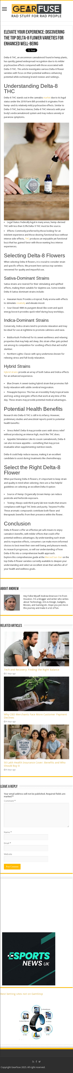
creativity (20, 303)
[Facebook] (36, 1062)
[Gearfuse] (36, 10)
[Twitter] (39, 1062)
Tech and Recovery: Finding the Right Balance (31, 669)
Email (7, 843)
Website (8, 854)
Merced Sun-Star (53, 557)
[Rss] (33, 1062)
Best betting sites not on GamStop (21, 993)
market (46, 97)
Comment (10, 801)
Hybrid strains (11, 372)
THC (27, 238)
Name (8, 832)
